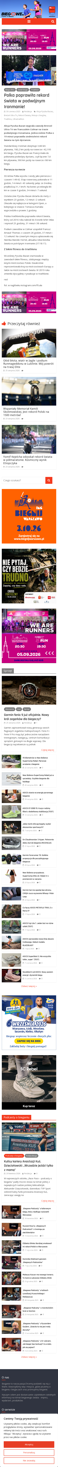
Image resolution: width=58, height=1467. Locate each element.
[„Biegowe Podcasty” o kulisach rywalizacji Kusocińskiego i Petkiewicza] (11, 1288)
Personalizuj (29, 1452)
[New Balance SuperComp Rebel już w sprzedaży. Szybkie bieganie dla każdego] (11, 773)
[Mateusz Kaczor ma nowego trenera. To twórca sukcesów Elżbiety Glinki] (11, 1273)
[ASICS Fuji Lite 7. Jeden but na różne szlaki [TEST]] (11, 921)
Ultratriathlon (18, 119)
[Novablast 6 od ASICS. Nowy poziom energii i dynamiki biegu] (11, 970)
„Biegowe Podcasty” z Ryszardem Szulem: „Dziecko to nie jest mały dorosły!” (37, 1327)
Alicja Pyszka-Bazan (44, 111)
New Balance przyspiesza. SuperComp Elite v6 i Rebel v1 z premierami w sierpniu (36, 876)
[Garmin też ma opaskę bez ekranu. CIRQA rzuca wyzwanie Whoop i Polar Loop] (11, 888)
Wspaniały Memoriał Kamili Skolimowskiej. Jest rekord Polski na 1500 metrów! (26, 412)
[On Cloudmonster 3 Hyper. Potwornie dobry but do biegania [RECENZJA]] (11, 838)
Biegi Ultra (10, 89)
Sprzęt (8, 671)
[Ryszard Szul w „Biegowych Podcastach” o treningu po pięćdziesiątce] (11, 1224)
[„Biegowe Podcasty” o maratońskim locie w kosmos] (11, 1306)
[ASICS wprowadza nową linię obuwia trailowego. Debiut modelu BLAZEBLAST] (11, 937)
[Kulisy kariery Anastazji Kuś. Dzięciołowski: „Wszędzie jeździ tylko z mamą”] (29, 1124)
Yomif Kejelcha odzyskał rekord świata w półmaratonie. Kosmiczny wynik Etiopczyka (27, 460)
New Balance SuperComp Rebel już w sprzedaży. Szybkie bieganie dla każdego (38, 778)
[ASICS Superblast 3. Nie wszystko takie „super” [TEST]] (11, 954)
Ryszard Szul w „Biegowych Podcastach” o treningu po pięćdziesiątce (34, 1229)
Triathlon (35, 89)
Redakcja (28, 111)
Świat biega (23, 89)
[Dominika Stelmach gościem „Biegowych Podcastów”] (11, 1257)
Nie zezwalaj (29, 1460)
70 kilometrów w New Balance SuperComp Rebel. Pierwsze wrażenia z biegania (35, 761)
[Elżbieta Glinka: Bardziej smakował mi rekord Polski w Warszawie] (11, 1241)
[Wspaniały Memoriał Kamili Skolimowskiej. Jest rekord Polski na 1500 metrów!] (29, 378)
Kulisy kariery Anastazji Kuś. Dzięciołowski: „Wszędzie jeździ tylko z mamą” (28, 1165)
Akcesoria (10, 709)
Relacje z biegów (39, 115)
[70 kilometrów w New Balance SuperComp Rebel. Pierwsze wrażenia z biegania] (11, 756)
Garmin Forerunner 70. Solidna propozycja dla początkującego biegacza (35, 858)
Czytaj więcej (47, 749)
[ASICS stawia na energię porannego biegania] (11, 791)
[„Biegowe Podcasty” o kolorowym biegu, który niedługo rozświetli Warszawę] (11, 1207)
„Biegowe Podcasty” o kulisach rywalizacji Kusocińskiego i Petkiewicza (35, 1293)
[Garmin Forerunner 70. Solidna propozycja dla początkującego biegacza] (11, 853)
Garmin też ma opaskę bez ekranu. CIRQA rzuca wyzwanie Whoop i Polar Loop (38, 893)
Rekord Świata (24, 115)
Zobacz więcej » (29, 986)
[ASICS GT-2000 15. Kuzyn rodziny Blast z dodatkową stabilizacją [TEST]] (11, 806)
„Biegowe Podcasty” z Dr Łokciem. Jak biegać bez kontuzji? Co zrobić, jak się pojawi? (37, 1344)
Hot (19, 709)
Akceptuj (29, 1444)
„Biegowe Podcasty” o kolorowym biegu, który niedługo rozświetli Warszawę (37, 1212)
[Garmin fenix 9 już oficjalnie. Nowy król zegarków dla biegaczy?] (29, 677)
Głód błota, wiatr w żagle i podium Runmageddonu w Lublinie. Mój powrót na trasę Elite (28, 364)
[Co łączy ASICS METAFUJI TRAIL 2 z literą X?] (11, 906)
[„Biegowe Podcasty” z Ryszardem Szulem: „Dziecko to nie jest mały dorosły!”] (11, 1322)
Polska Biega (31, 1156)
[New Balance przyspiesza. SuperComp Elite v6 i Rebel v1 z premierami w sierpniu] (11, 871)
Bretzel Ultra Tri (10, 115)
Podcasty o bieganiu (16, 1117)
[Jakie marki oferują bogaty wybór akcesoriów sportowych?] (11, 822)
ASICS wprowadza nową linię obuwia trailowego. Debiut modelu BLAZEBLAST (38, 942)
